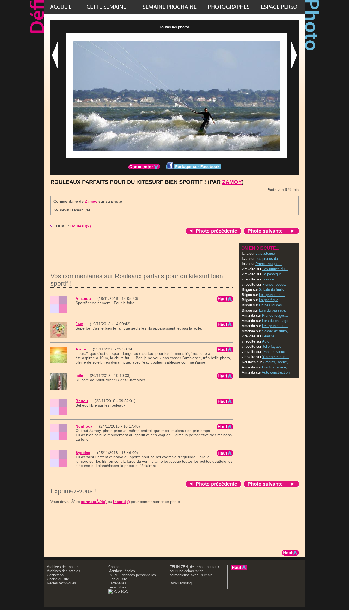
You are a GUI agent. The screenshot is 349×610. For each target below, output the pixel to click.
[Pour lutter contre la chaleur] (169, 7)
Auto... (267, 341)
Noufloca (84, 426)
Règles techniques (61, 583)
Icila (79, 375)
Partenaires (117, 583)
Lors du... (269, 279)
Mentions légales (121, 571)
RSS (124, 591)
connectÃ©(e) (94, 501)
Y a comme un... (275, 357)
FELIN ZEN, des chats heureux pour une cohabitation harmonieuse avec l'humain (194, 571)
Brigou (82, 401)
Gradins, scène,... (277, 362)
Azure (81, 349)
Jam (79, 324)
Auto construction (276, 372)
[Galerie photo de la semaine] (106, 7)
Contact (114, 567)
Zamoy (232, 182)
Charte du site (58, 579)
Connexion (55, 575)
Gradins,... (270, 336)
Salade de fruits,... (273, 290)
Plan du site (117, 579)
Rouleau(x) (80, 226)
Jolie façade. (272, 346)
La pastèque (265, 253)
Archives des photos (63, 567)
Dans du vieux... (275, 352)
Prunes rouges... (268, 264)
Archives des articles (63, 571)
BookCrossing (181, 583)
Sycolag (83, 452)
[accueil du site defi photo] (61, 7)
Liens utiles (117, 587)
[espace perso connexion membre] (279, 7)
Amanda (83, 298)
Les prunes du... (268, 259)
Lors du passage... (273, 310)
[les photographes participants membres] (228, 7)
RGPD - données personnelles (132, 575)
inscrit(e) (121, 501)
